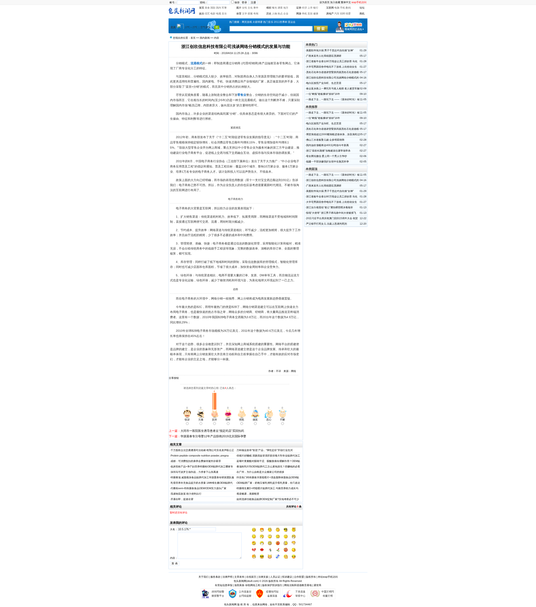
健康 (315, 13)
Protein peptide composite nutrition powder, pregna (200, 455)
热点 (280, 13)
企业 (285, 13)
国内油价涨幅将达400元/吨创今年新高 (327, 145)
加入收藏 (335, 2)
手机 (342, 7)
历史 (268, 13)
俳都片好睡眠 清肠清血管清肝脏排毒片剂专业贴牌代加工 (268, 455)
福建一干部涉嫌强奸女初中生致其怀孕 (327, 161)
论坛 (362, 7)
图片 (238, 7)
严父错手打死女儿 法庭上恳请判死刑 (326, 223)
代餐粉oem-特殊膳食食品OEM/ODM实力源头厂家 (198, 488)
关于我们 (203, 576)
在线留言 (251, 576)
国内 (218, 7)
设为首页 (325, 2)
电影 (212, 13)
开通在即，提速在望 (182, 499)
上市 (310, 7)
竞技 (310, 13)
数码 (348, 7)
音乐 (224, 13)
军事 (224, 7)
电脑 (336, 7)
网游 (298, 13)
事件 (255, 7)
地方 (285, 7)
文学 (244, 13)
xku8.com (252, 581)
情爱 (348, 13)
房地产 (330, 13)
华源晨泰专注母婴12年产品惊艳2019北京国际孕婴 (213, 436)
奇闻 (255, 13)
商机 (362, 13)
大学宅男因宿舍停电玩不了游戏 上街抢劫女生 (331, 66)
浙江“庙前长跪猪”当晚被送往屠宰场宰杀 (328, 150)
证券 (298, 7)
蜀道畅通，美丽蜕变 (248, 493)
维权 (268, 7)
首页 (201, 7)
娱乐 (201, 13)
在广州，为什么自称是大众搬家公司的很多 (260, 472)
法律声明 (227, 576)
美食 (207, 7)
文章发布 (239, 576)
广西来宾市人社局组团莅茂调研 (323, 55)
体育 (238, 13)
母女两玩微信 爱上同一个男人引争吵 (326, 156)
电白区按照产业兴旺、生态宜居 (323, 83)
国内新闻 (205, 37)
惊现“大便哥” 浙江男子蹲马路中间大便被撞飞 (331, 212)
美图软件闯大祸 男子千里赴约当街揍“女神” (330, 50)
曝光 (274, 7)
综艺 (207, 13)
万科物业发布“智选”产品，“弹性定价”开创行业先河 (265, 450)
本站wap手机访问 (328, 576)
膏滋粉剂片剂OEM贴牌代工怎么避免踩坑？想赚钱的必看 (268, 466)
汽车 (336, 13)
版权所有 (311, 576)
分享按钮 (174, 378)
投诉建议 (287, 576)
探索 (250, 13)
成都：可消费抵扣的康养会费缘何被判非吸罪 (196, 461)
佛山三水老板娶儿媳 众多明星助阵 (325, 139)
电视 (218, 13)
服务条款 (215, 576)
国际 (212, 7)
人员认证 (275, 576)
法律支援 (263, 576)
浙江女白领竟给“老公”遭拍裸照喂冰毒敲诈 (329, 207)
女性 (244, 7)
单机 (304, 13)
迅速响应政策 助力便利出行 (186, 493)
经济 (304, 7)
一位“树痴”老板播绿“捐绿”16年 (323, 94)
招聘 (342, 13)
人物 (274, 13)
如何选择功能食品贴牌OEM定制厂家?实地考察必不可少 (268, 499)
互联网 (330, 7)
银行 (315, 7)
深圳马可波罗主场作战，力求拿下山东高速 (194, 472)
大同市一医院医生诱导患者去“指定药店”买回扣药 (212, 430)
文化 (250, 7)
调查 (280, 7)
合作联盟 (299, 576)
